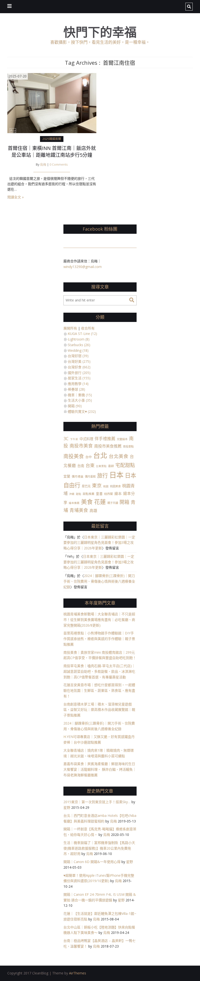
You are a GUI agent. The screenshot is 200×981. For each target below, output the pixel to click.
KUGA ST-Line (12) (82, 333)
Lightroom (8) (79, 339)
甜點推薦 (88, 494)
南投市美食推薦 (107, 446)
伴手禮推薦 (105, 438)
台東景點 (101, 466)
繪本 (118, 493)
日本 (116, 475)
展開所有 (70, 328)
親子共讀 (112, 503)
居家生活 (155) (79, 378)
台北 (100, 455)
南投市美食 (81, 446)
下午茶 (74, 439)
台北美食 (118, 456)
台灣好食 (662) (79, 367)
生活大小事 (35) (80, 400)
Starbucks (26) (79, 344)
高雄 (93, 510)
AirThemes (77, 973)
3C (66, 438)
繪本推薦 (74, 503)
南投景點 (128, 446)
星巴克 (86, 486)
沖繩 (71, 494)
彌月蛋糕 (90, 476)
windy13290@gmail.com (82, 266)
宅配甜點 (125, 465)
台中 (88, 457)
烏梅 (43, 164)
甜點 (78, 494)
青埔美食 (79, 510)
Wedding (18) (78, 350)
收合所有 (88, 328)
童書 (99, 493)
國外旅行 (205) (79, 372)
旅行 (102, 475)
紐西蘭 (108, 494)
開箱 (124, 502)
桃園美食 (115, 486)
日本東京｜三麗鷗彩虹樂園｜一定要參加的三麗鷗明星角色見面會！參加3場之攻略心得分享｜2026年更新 (99, 543)
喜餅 (111, 466)
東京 (97, 485)
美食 (87, 502)
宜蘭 (66, 476)
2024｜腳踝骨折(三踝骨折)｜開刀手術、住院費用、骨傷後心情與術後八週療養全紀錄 (99, 581)
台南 (80, 465)
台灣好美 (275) (79, 361)
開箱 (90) (75, 406)
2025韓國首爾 (51, 139)
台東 (90, 465)
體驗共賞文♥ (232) (82, 411)
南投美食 (73, 456)
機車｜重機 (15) (80, 395)
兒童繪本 (122, 439)
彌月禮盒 (77, 476)
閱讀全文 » (15, 197)
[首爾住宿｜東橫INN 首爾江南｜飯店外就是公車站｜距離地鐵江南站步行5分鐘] (51, 102)
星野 (66, 807)
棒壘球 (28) (76, 389)
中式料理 (86, 439)
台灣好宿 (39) (78, 355)
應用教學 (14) (78, 383)
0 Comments (59, 164)
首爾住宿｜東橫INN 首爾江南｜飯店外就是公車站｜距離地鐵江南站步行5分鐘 (52, 151)
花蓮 (100, 502)
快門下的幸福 (100, 32)
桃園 (106, 486)
